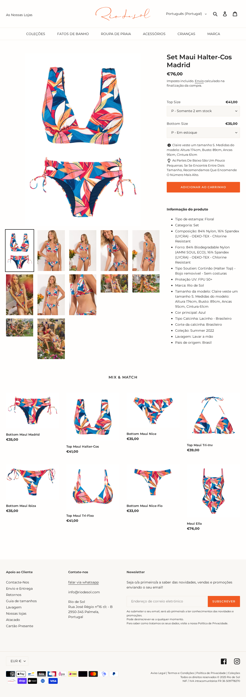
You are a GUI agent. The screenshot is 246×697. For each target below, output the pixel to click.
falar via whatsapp (83, 582)
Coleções (234, 673)
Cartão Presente (19, 626)
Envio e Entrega (19, 588)
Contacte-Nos (17, 582)
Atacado (13, 620)
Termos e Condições (181, 673)
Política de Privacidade (211, 673)
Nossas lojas (16, 613)
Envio (199, 81)
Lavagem (14, 607)
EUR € (16, 661)
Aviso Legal (158, 673)
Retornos (13, 595)
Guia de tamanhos (21, 601)
